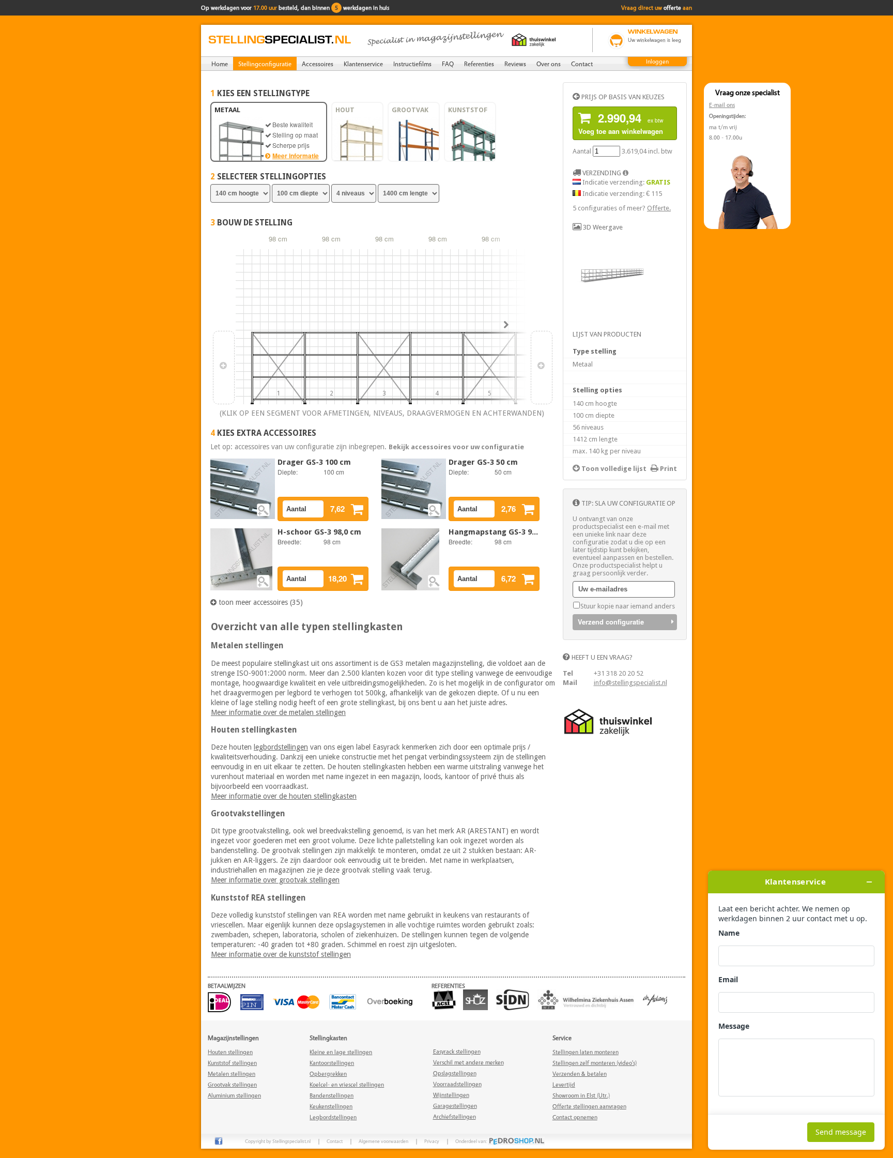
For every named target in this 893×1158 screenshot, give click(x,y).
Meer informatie (295, 155)
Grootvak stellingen (232, 1084)
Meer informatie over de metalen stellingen (278, 712)
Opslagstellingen (454, 1073)
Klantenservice (363, 63)
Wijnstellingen (451, 1095)
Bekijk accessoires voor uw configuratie (456, 447)
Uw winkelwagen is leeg (654, 39)
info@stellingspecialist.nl (630, 683)
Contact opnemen (574, 1117)
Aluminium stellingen (234, 1095)
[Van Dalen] (657, 1008)
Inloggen (657, 61)
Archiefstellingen (454, 1116)
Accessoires (317, 63)
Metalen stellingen (231, 1073)
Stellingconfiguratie (264, 63)
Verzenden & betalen (579, 1073)
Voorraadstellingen (457, 1084)
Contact (582, 63)
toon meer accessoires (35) (260, 602)
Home (219, 63)
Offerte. (659, 208)
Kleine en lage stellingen (341, 1052)
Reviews (515, 63)
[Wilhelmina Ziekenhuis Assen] (588, 1008)
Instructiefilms (412, 63)
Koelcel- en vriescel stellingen (347, 1084)
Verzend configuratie (611, 622)
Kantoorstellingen (332, 1062)
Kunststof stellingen (232, 1062)
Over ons (548, 63)
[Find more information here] (796, 1010)
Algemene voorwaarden (383, 1141)
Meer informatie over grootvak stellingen (275, 880)
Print (667, 469)
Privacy (431, 1141)
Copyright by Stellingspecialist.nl (278, 1141)
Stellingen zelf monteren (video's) (594, 1062)
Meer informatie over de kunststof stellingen (281, 954)
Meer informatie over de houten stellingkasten (284, 796)
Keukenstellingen (331, 1106)
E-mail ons (722, 105)
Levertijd (563, 1084)
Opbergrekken (328, 1073)
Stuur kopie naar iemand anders (627, 606)
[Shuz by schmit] (478, 1008)
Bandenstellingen (331, 1095)
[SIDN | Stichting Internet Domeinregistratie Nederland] (515, 1008)
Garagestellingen (455, 1105)
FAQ (448, 63)
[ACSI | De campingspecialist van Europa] (446, 1008)
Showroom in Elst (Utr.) (581, 1095)
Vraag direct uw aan (656, 7)
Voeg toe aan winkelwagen (621, 123)
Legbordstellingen (333, 1117)
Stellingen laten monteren (585, 1052)
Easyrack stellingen (457, 1051)
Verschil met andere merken (468, 1062)
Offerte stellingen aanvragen (589, 1106)
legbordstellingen (281, 747)
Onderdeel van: (471, 1141)
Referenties (479, 63)
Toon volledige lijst (613, 469)
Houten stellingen (230, 1052)
